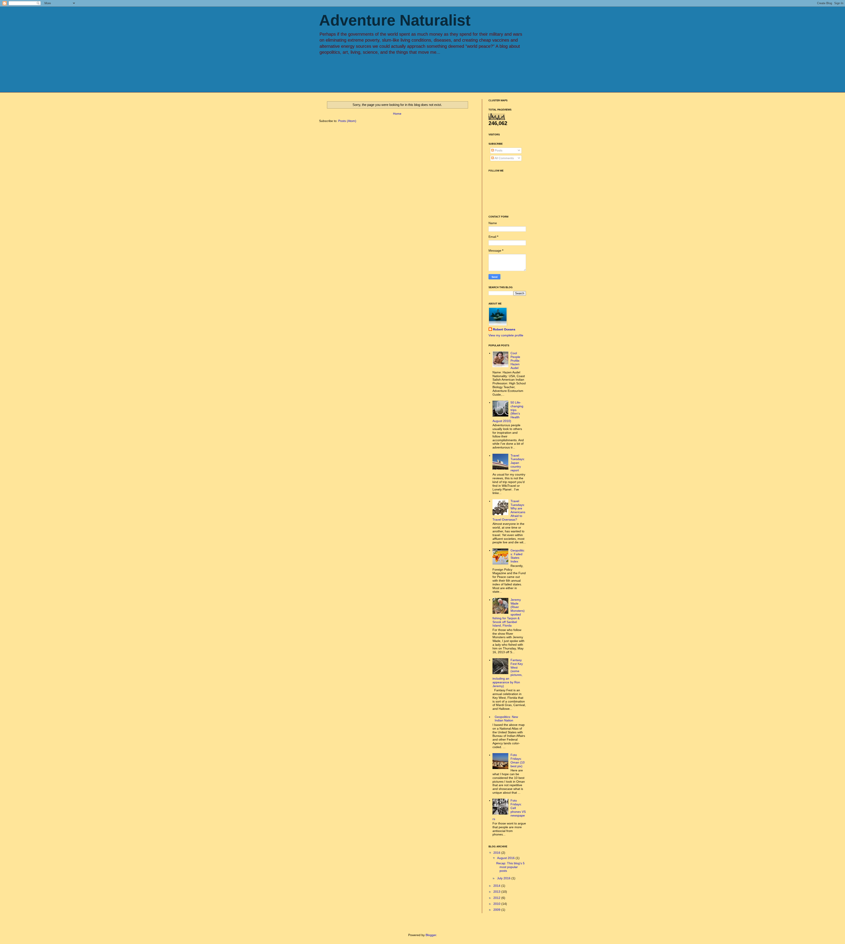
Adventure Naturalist (394, 20)
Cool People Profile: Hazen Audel (515, 360)
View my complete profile (506, 335)
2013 (497, 891)
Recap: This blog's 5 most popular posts (510, 866)
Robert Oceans (504, 329)
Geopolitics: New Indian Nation (506, 718)
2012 (497, 898)
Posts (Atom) (347, 121)
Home (397, 113)
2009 (497, 909)
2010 (497, 903)
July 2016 (504, 878)
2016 (497, 852)
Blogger (431, 935)
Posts (498, 150)
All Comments (504, 158)
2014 (497, 885)
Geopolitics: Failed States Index (517, 556)
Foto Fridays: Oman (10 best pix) (518, 760)
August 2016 (506, 858)
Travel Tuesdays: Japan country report (518, 463)
